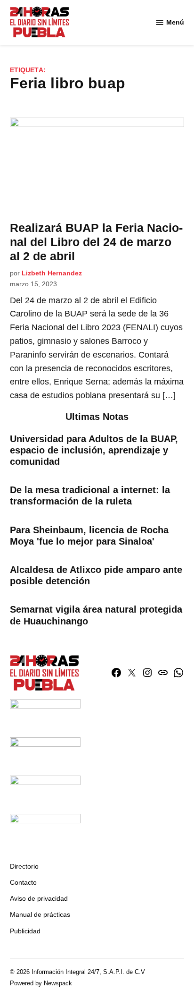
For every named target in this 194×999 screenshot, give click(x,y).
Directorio (24, 866)
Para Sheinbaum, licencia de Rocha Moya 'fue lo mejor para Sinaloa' (89, 535)
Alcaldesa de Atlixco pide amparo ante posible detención (96, 575)
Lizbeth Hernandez (52, 273)
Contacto (23, 882)
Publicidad (25, 931)
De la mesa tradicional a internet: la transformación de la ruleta (90, 495)
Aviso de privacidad (39, 898)
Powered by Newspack (41, 983)
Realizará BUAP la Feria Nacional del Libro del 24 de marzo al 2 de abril (96, 242)
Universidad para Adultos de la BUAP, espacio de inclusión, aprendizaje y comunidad (94, 450)
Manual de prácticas (40, 914)
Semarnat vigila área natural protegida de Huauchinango (96, 615)
